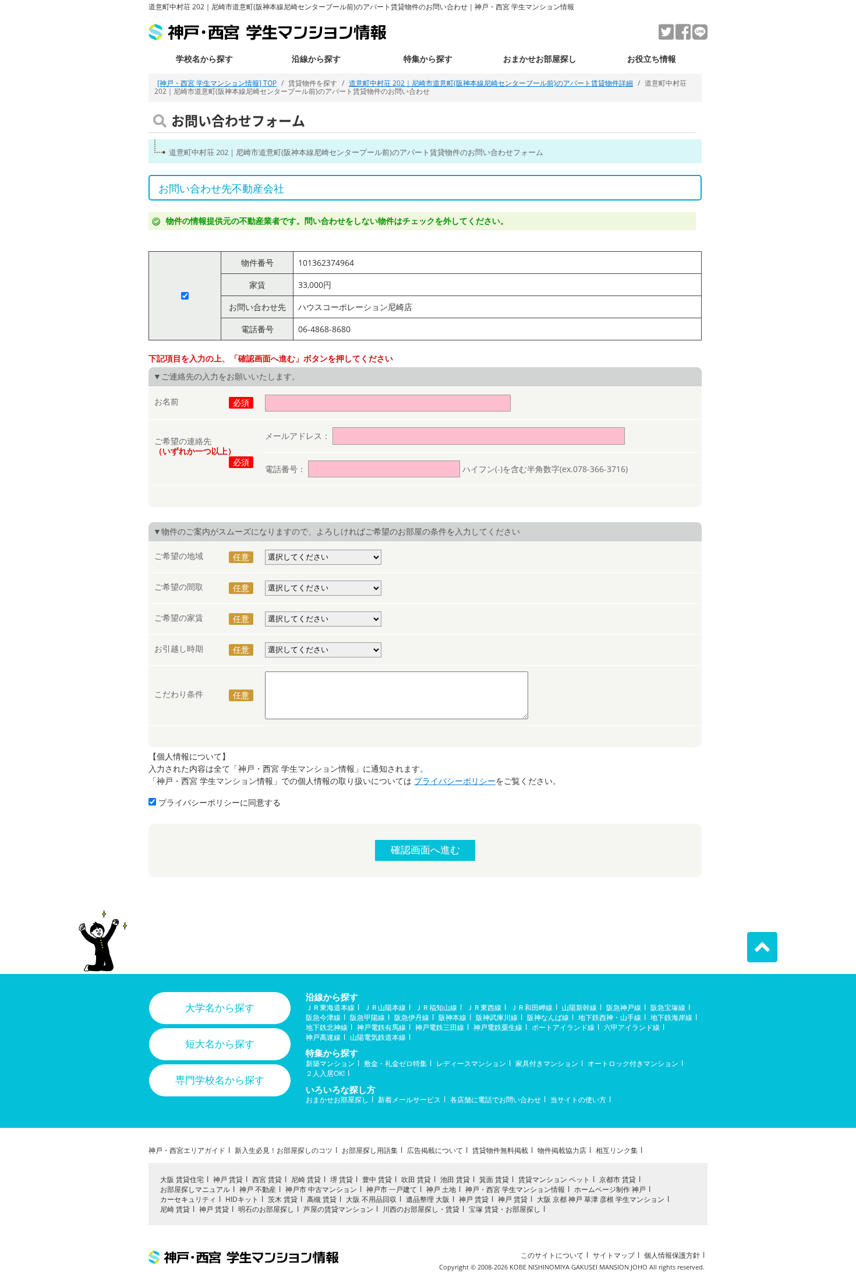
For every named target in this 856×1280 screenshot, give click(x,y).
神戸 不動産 (257, 1189)
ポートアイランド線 (563, 1027)
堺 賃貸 (341, 1179)
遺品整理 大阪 (428, 1199)
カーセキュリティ (188, 1199)
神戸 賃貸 (228, 1179)
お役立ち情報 (651, 58)
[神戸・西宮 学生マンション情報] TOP (217, 83)
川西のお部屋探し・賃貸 (421, 1209)
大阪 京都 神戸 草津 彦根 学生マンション (600, 1199)
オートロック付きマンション (633, 1063)
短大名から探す (219, 1043)
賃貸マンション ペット (554, 1179)
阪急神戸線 (623, 1007)
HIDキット (242, 1199)
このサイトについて (552, 1255)
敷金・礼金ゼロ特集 (395, 1063)
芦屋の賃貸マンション (338, 1209)
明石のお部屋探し (266, 1209)
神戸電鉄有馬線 (381, 1027)
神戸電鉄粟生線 (497, 1027)
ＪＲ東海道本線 (330, 1007)
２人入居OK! (325, 1073)
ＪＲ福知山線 (436, 1007)
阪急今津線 (323, 1017)
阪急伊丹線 (411, 1017)
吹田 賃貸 (416, 1179)
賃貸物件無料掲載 (500, 1150)
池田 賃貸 (455, 1179)
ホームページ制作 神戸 (610, 1189)
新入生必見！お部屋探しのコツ (284, 1150)
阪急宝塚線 (667, 1007)
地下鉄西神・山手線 (609, 1017)
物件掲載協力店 (561, 1150)
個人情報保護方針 (672, 1255)
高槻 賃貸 (322, 1199)
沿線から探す (316, 58)
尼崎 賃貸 (306, 1179)
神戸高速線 (323, 1037)
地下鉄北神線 (327, 1027)
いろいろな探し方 (341, 1089)
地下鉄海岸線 (671, 1017)
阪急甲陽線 (367, 1017)
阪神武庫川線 (497, 1017)
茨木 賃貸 (283, 1199)
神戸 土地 (441, 1189)
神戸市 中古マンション (321, 1189)
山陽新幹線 (579, 1007)
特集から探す (428, 58)
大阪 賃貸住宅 (182, 1179)
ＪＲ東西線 (483, 1007)
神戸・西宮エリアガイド (186, 1150)
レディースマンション (471, 1063)
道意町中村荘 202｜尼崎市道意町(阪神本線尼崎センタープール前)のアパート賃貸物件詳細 (491, 83)
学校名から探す (204, 58)
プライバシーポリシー (455, 780)
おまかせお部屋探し (539, 58)
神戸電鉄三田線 (439, 1027)
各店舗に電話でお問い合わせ (495, 1100)
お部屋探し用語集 (370, 1150)
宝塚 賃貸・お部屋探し (504, 1209)
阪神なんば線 (548, 1017)
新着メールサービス (409, 1100)
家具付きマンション (546, 1063)
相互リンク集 (617, 1150)
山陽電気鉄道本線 (378, 1037)
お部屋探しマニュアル (195, 1189)
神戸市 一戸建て (391, 1189)
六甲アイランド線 (632, 1027)
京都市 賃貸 (617, 1179)
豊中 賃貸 (377, 1179)
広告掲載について (435, 1150)
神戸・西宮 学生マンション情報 (515, 1189)
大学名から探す (219, 1007)
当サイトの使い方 (578, 1100)
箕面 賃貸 (494, 1179)
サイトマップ (614, 1255)
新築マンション (330, 1063)
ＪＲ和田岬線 (532, 1007)
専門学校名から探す (219, 1079)
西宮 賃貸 (267, 1179)
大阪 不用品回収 (371, 1199)
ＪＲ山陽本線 (385, 1007)
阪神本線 (452, 1017)
